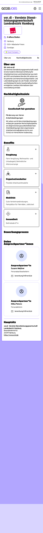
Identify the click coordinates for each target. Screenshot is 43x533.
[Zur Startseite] (9, 8)
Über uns (7, 58)
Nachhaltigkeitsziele (24, 58)
